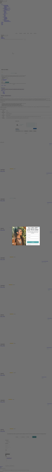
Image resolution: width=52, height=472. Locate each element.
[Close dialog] (39, 227)
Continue (33, 242)
